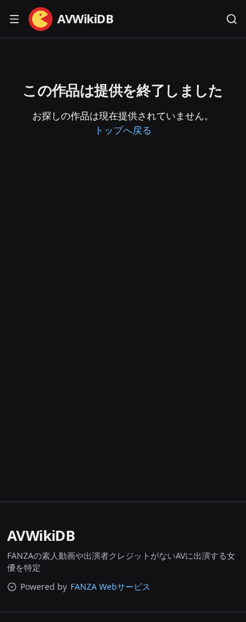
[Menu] (14, 19)
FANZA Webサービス (110, 586)
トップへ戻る (123, 130)
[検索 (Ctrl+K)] (232, 19)
